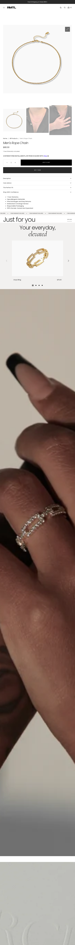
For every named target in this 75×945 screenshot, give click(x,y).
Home (5, 138)
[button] (64, 7)
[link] (37, 258)
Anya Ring (17, 280)
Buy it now (37, 170)
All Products (14, 138)
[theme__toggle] (61, 7)
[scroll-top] (70, 940)
